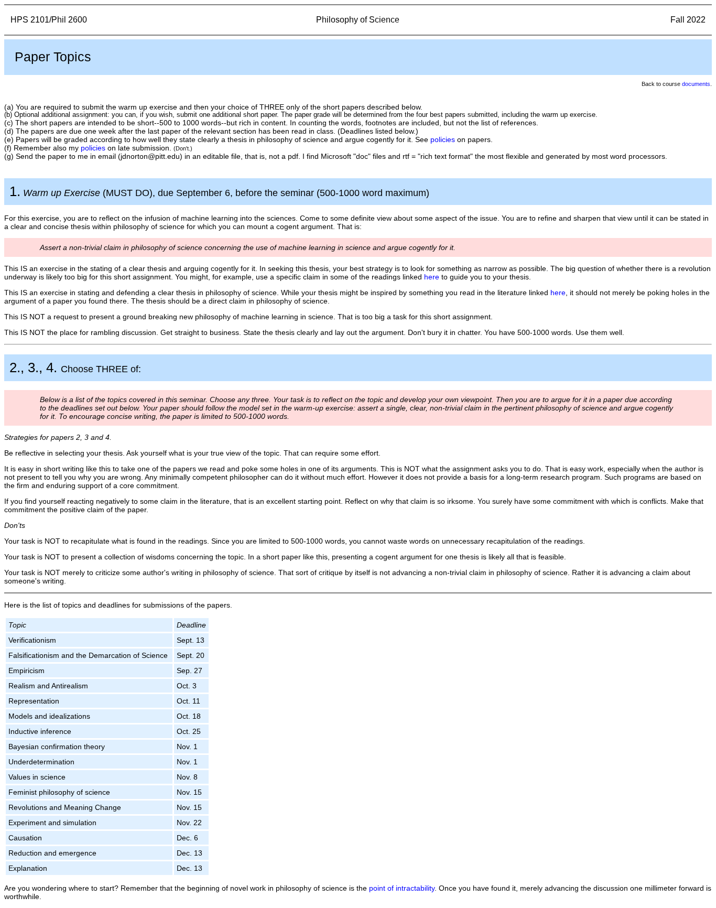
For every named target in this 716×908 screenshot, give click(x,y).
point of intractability (402, 888)
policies (442, 139)
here (431, 277)
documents (696, 84)
